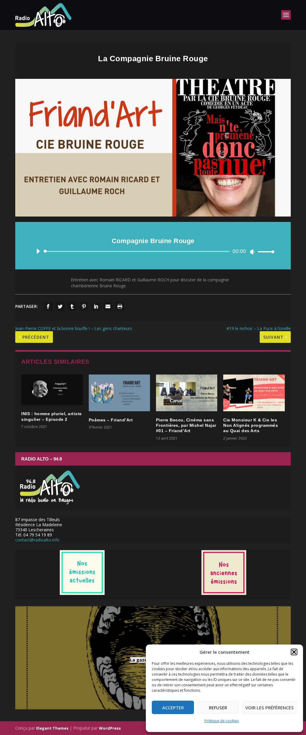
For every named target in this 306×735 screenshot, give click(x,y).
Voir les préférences (269, 708)
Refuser (218, 708)
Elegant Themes (52, 728)
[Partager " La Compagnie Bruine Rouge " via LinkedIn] (96, 306)
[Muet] (252, 251)
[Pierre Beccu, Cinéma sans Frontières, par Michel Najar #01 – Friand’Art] (186, 393)
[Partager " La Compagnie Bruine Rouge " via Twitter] (60, 306)
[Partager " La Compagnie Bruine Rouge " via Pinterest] (84, 306)
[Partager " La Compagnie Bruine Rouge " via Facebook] (48, 306)
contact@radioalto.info (37, 540)
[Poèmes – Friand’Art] (119, 393)
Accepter (173, 708)
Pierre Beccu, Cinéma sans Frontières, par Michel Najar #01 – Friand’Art (186, 425)
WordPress (110, 728)
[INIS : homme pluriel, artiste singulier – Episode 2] (51, 390)
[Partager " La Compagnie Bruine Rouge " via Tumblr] (72, 306)
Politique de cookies (221, 720)
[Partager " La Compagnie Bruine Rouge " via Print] (120, 306)
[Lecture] (38, 251)
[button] (294, 652)
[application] (153, 251)
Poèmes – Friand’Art (111, 420)
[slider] (264, 251)
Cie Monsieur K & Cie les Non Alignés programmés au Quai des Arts (250, 425)
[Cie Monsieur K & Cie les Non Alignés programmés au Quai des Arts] (253, 393)
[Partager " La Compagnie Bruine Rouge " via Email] (108, 306)
